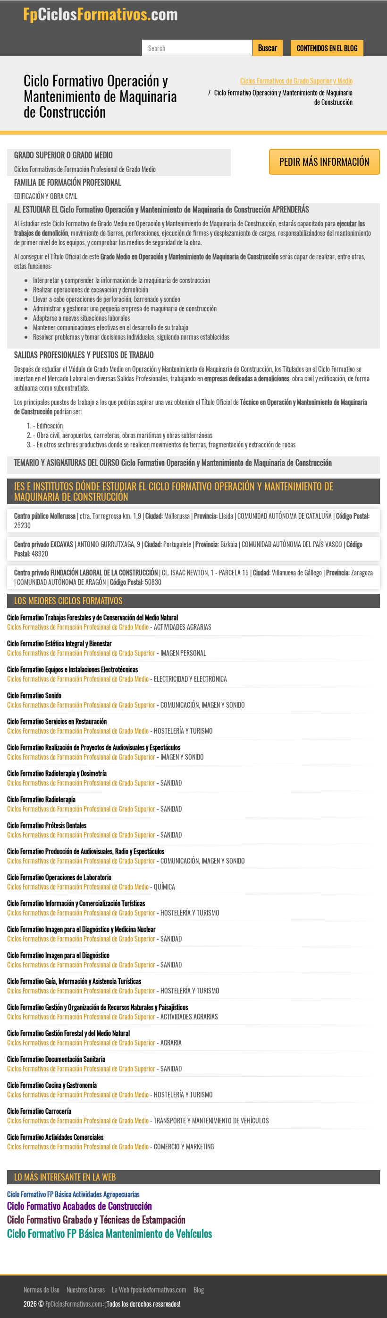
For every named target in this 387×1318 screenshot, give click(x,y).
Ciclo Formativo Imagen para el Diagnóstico (58, 955)
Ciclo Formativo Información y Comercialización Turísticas (76, 903)
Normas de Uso (41, 1289)
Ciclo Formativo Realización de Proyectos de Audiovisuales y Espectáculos (93, 747)
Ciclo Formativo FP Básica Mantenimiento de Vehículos (109, 1233)
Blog (199, 1289)
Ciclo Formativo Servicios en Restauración (57, 721)
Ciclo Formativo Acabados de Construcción (79, 1206)
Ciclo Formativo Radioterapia (41, 799)
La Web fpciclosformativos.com (149, 1289)
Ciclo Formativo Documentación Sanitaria (56, 1059)
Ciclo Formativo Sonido (34, 695)
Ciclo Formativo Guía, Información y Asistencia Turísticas (74, 981)
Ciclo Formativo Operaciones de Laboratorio (59, 877)
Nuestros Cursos (86, 1289)
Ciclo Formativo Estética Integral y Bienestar (59, 643)
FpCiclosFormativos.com (73, 1304)
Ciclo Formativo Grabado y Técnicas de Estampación (96, 1219)
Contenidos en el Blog (327, 48)
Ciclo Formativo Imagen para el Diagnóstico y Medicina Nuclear (81, 929)
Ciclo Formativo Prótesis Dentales (46, 825)
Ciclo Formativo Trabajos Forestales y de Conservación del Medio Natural (92, 617)
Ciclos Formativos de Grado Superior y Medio (296, 80)
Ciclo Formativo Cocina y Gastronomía (52, 1085)
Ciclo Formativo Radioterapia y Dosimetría (57, 773)
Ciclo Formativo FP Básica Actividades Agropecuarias (73, 1194)
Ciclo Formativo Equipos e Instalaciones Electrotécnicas (72, 669)
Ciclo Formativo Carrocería (39, 1111)
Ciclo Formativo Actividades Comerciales (55, 1137)
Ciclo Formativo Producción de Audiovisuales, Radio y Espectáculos (85, 851)
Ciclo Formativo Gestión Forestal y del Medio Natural (68, 1033)
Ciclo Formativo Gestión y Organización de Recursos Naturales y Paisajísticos (97, 1007)
